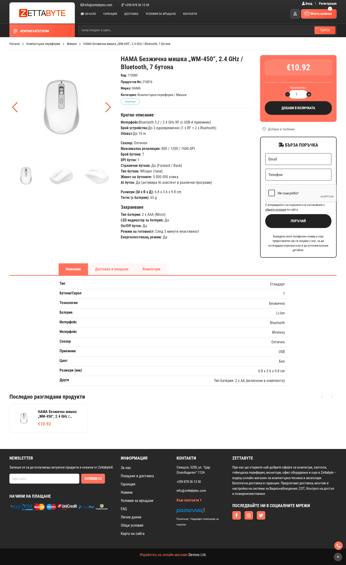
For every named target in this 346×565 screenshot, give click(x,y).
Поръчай (298, 221)
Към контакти (188, 500)
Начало (90, 14)
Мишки (181, 95)
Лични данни (131, 517)
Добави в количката (298, 108)
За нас (126, 467)
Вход (309, 3)
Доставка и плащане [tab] (112, 269)
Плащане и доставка (137, 476)
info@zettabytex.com (98, 5)
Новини (127, 492)
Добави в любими (281, 129)
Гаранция (110, 14)
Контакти (190, 14)
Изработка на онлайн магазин (164, 555)
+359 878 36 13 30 (136, 5)
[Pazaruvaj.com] (202, 512)
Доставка (131, 14)
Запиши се (93, 479)
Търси (325, 30)
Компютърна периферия (155, 95)
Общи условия (132, 525)
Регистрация (328, 3)
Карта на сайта (133, 533)
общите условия (275, 209)
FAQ (124, 509)
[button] (108, 107)
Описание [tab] (73, 269)
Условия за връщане (161, 14)
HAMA (136, 88)
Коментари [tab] (151, 269)
